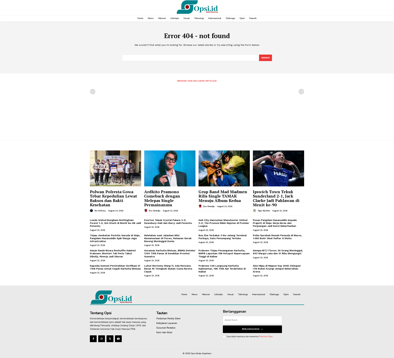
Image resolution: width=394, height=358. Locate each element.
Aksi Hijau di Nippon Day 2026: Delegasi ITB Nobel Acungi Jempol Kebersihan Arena (277, 268)
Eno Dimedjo (154, 211)
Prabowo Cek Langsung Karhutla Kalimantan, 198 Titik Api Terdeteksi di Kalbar (222, 268)
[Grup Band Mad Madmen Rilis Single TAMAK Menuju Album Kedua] (224, 168)
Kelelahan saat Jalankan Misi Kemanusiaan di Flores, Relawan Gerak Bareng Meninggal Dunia (167, 238)
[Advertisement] (197, 109)
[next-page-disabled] (301, 91)
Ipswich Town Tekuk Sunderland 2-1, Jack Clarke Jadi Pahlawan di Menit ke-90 (276, 198)
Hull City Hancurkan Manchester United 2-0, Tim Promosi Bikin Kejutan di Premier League (224, 223)
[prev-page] (92, 91)
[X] (110, 338)
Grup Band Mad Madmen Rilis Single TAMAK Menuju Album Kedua (223, 196)
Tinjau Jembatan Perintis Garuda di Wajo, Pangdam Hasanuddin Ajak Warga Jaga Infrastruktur (115, 238)
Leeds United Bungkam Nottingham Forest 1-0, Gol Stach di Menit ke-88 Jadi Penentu (115, 223)
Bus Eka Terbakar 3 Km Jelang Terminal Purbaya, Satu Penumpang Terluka (223, 237)
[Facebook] (93, 338)
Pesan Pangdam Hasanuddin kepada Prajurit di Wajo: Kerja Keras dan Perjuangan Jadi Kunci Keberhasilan (275, 223)
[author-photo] (92, 210)
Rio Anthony (100, 211)
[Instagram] (101, 338)
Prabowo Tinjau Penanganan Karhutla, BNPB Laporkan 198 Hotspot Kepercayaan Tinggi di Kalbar (224, 253)
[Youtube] (118, 338)
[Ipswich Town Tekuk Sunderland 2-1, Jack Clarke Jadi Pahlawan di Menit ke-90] (278, 168)
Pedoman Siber (266, 336)
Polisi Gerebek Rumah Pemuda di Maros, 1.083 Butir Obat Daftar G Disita (277, 237)
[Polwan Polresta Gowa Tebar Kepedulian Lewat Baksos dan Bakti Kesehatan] (115, 168)
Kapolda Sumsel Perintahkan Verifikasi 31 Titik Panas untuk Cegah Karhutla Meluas (115, 267)
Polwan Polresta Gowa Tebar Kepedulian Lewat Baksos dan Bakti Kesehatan (113, 198)
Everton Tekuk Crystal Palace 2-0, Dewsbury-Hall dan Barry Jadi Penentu (168, 221)
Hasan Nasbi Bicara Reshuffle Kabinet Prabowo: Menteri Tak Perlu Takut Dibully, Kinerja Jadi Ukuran (113, 253)
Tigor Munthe (263, 211)
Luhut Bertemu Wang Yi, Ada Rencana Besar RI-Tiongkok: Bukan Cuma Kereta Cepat (168, 268)
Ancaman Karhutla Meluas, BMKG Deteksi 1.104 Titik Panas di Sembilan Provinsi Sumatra (169, 253)
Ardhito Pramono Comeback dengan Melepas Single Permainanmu (162, 198)
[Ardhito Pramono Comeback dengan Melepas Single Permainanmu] (169, 168)
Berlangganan (250, 329)
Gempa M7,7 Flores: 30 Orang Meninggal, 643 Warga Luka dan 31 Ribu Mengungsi (278, 252)
